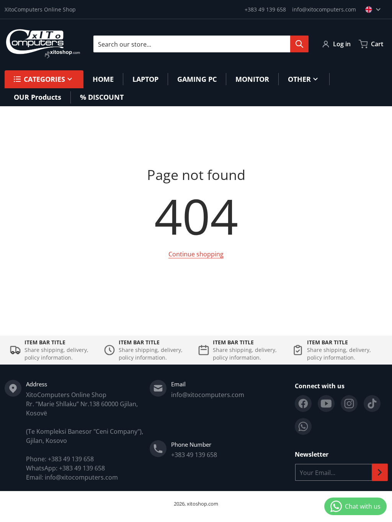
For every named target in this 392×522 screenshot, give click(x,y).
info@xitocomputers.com (324, 9)
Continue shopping (196, 254)
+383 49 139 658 (265, 9)
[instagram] (349, 403)
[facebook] (303, 403)
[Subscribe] (380, 472)
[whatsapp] (303, 426)
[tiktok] (372, 403)
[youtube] (326, 403)
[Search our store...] (299, 44)
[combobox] (200, 44)
